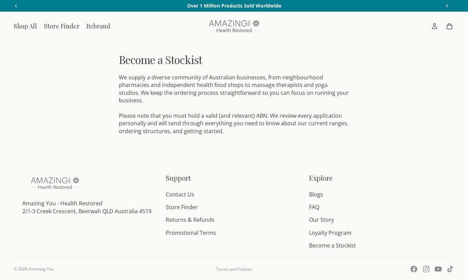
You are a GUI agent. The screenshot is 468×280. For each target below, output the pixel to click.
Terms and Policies (234, 269)
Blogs (316, 194)
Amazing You (41, 269)
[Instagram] (426, 269)
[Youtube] (438, 269)
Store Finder (182, 207)
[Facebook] (414, 269)
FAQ (314, 207)
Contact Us (180, 194)
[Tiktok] (450, 269)
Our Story (321, 220)
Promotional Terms (191, 233)
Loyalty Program (330, 233)
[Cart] (449, 26)
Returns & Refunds (190, 220)
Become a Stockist (332, 245)
